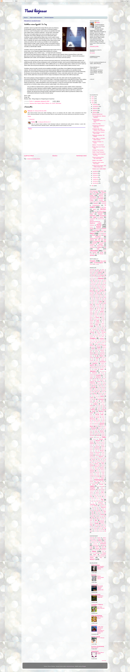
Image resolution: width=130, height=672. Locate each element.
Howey (97, 360)
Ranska (102, 231)
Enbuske (95, 319)
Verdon (100, 513)
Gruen (91, 339)
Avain (105, 539)
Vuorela (100, 516)
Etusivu (26, 17)
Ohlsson (101, 439)
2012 (92, 102)
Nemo (97, 549)
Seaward (94, 476)
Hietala (91, 354)
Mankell (104, 409)
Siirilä (96, 483)
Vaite (105, 511)
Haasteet (92, 201)
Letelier (95, 402)
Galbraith (92, 332)
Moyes (97, 426)
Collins (99, 303)
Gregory (93, 338)
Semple (91, 478)
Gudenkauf (102, 339)
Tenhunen (95, 501)
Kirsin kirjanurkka (95, 594)
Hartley (98, 348)
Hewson (92, 353)
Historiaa (32, 103)
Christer (100, 300)
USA (98, 249)
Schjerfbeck (92, 475)
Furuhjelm (96, 330)
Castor (92, 297)
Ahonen (100, 272)
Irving (105, 366)
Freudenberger (94, 329)
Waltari (91, 518)
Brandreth (92, 291)
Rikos (92, 233)
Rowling (92, 465)
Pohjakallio (92, 453)
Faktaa (92, 200)
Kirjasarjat (100, 212)
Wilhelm (99, 525)
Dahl (95, 307)
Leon (102, 401)
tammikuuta (96, 183)
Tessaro (104, 501)
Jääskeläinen (98, 377)
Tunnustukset (92, 247)
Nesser (102, 431)
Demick (91, 313)
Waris (95, 518)
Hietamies (96, 354)
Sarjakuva (98, 236)
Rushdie (103, 465)
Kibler (104, 384)
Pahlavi (96, 445)
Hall (91, 344)
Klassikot (100, 214)
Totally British (100, 245)
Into (100, 545)
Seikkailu (92, 239)
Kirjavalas (93, 575)
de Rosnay (101, 531)
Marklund (101, 411)
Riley (105, 460)
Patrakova (96, 448)
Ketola (96, 384)
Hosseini (91, 360)
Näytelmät (98, 228)
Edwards (96, 316)
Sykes (102, 498)
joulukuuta (95, 104)
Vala (92, 513)
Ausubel (96, 280)
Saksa (104, 235)
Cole (105, 301)
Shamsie (91, 481)
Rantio (101, 458)
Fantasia (101, 200)
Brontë (105, 291)
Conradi (102, 304)
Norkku (33, 122)
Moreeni (104, 548)
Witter (97, 526)
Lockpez (99, 405)
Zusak (91, 531)
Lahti (92, 394)
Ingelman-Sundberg (93, 366)
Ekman (103, 317)
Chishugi (91, 300)
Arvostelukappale (98, 262)
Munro (105, 426)
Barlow (92, 281)
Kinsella (93, 387)
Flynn (96, 325)
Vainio (92, 511)
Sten (102, 492)
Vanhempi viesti (81, 155)
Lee (94, 399)
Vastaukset (31, 119)
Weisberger (102, 520)
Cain (104, 294)
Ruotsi (94, 235)
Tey (93, 502)
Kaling (91, 378)
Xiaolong (95, 528)
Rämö (91, 466)
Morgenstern (96, 423)
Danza (103, 307)
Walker (93, 517)
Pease (99, 449)
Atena (99, 539)
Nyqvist (97, 437)
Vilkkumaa (93, 514)
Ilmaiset (91, 264)
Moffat (103, 420)
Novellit (91, 228)
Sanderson (102, 469)
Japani (94, 209)
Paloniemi (98, 446)
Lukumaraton (92, 218)
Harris (93, 348)
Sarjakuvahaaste (94, 238)
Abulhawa (103, 270)
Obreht (94, 439)
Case (105, 295)
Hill (95, 356)
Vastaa (29, 116)
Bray (96, 291)
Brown (98, 293)
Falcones (92, 320)
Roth (103, 463)
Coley (92, 303)
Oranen (91, 442)
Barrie (96, 281)
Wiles (95, 525)
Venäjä (101, 252)
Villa (97, 514)
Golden (103, 335)
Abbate (98, 269)
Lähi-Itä (91, 220)
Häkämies (96, 361)
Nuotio (97, 435)
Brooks (93, 293)
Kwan (103, 391)
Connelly (97, 304)
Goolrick (91, 336)
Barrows (104, 281)
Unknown (30, 110)
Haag (105, 341)
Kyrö (95, 393)
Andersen (100, 276)
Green (102, 336)
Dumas (95, 314)
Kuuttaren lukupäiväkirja (97, 646)
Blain (92, 288)
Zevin (99, 529)
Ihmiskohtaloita (96, 205)
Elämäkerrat (93, 197)
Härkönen (95, 363)
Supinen (96, 496)
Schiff (103, 473)
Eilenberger (92, 317)
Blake (96, 288)
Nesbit (91, 431)
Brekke (100, 291)
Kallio (95, 378)
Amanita (98, 537)
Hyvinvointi (103, 203)
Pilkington (91, 452)
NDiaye (99, 429)
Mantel (93, 411)
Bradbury (96, 290)
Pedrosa (103, 449)
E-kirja (91, 195)
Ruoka (104, 233)
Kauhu (95, 211)
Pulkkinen (97, 455)
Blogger (84, 666)
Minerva (97, 548)
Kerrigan (104, 383)
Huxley (91, 361)
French (104, 327)
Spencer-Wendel (101, 489)
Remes (91, 460)
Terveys (92, 245)
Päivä (103, 551)
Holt (97, 358)
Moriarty (102, 423)
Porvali (103, 453)
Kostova (99, 390)
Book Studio (96, 542)
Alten (97, 275)
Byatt (100, 294)
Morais (103, 421)
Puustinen (103, 455)
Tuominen (103, 507)
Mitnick (99, 420)
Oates (104, 437)
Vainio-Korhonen (99, 511)
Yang (104, 528)
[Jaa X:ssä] (56, 101)
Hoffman (98, 357)
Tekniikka (100, 244)
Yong (95, 529)
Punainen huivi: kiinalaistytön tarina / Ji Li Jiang (98, 120)
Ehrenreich (102, 316)
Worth (91, 528)
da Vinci (95, 531)
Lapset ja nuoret (98, 217)
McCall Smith (99, 414)
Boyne (91, 290)
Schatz (98, 473)
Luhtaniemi (104, 406)
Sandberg (97, 469)
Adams (91, 272)
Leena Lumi (94, 584)
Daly (99, 307)
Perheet (104, 228)
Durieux (103, 314)
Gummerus (103, 543)
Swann (92, 498)
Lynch (99, 408)
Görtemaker (100, 341)
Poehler (103, 452)
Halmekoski (102, 344)
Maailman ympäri (95, 223)
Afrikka (102, 191)
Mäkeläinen (93, 429)
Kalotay (99, 378)
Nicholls (91, 432)
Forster (102, 326)
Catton (100, 297)
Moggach (91, 421)
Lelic (97, 401)
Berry (91, 287)
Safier (96, 468)
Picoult (102, 450)
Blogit (97, 192)
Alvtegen (102, 275)
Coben (100, 301)
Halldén (96, 344)
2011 (92, 185)
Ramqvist (91, 458)
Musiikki (91, 227)
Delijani (96, 311)
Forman (97, 326)
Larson (92, 397)
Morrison (101, 424)
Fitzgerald (97, 323)
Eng (100, 319)
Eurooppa (100, 198)
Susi (100, 496)
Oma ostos (103, 261)
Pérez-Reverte (92, 456)
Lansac (104, 394)
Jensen (100, 371)
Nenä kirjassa (36, 10)
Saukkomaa (97, 472)
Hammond (98, 345)
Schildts (104, 553)
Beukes (95, 287)
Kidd (91, 385)
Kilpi (94, 385)
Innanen (100, 366)
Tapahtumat (92, 244)
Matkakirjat (92, 225)
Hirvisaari (92, 357)
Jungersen (92, 375)
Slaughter (92, 488)
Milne (91, 420)
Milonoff (94, 420)
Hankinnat (97, 201)
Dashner (92, 308)
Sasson (91, 472)
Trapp (105, 505)
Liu (95, 405)
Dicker (100, 313)
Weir (96, 520)
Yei (92, 529)
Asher (92, 278)
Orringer (97, 442)
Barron (100, 281)
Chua (92, 301)
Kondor (103, 388)
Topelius (95, 505)
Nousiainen (92, 435)
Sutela (105, 496)
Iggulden (92, 365)
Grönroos (96, 339)
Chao (93, 298)
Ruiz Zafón (98, 465)
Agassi (95, 272)
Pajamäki (102, 445)
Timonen (102, 504)
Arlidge (105, 276)
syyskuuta (95, 110)
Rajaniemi (101, 456)
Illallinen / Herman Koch (98, 144)
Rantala (96, 458)
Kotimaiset (92, 215)
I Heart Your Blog (96, 123)
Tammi (53, 103)
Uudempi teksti (29, 155)
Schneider (98, 475)
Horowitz (102, 358)
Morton (92, 426)
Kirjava (102, 546)
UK (105, 247)
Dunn (99, 314)
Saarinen (102, 466)
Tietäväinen (92, 504)
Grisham (101, 338)
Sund (91, 496)
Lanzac (96, 396)
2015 (92, 96)
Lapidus (102, 396)
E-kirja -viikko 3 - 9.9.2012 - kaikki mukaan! (98, 139)
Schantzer (92, 473)
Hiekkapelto (102, 353)
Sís (105, 498)
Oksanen (97, 440)
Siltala (94, 554)
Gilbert (93, 333)
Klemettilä (103, 387)
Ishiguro (98, 367)
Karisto (97, 546)
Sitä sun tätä (102, 239)
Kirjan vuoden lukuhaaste (36, 17)
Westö (96, 523)
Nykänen (92, 437)
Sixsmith (102, 486)
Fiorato (91, 323)
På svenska (104, 230)
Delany (91, 311)
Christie (104, 300)
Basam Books (94, 540)
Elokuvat (101, 195)
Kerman (99, 383)
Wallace (98, 517)
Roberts (92, 462)
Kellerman (92, 383)
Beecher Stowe (92, 284)
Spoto (97, 490)
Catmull (96, 297)
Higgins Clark (102, 354)
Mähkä (105, 428)
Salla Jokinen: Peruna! (100, 617)
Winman (104, 525)
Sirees (98, 486)
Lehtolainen (101, 399)
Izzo (90, 369)
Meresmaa (92, 419)
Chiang (103, 298)
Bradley (102, 290)
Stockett (97, 493)
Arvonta (91, 192)
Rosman (96, 463)
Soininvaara (92, 489)
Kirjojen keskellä (95, 636)
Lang (101, 394)
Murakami (93, 428)
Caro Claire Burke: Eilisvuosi (101, 607)
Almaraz (104, 273)
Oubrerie (92, 443)
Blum (104, 288)
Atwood (101, 278)
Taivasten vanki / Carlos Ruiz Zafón (98, 163)
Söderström (102, 556)
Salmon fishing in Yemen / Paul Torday (98, 133)
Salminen (101, 468)
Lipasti (91, 405)
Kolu (100, 388)
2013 (92, 100)
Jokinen (99, 374)
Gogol (99, 335)
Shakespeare (99, 480)
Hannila (93, 347)
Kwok (91, 393)
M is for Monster (100, 637)
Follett (91, 326)
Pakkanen (92, 446)
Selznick (103, 476)
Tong (91, 505)
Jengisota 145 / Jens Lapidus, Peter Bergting (98, 129)
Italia (105, 207)
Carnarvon (97, 295)
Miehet (43, 103)
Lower (99, 406)
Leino (91, 401)
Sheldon (97, 481)
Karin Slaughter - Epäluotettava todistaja (100, 567)
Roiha (91, 463)
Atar (95, 278)
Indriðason (103, 365)
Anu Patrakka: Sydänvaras (100, 596)
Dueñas (91, 314)
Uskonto (94, 252)
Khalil (100, 384)
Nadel (103, 429)
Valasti (97, 513)
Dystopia (101, 194)
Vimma (102, 514)
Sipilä (92, 486)
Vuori (105, 516)
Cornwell (92, 306)
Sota (105, 241)
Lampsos (96, 394)
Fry (103, 329)
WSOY (92, 559)
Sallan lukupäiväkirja (96, 615)
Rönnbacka (96, 466)
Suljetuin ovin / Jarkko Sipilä (99, 168)
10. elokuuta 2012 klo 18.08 (39, 110)
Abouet (96, 270)
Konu (91, 390)
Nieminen (96, 432)
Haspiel (91, 350)
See (99, 476)
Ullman (91, 510)
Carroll (101, 295)
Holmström (104, 357)
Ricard (101, 460)
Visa (96, 516)
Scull (91, 476)
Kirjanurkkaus (95, 651)
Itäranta (103, 367)
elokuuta (95, 112)
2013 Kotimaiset (94, 191)
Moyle (101, 426)
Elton (91, 319)
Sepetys (96, 478)
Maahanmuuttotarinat (95, 221)
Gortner (97, 336)
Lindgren (95, 404)
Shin (103, 481)
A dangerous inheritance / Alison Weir (98, 126)
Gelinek (98, 332)
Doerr (104, 313)
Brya (103, 293)
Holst (93, 358)
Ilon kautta (92, 52)
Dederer (91, 310)
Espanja (101, 197)
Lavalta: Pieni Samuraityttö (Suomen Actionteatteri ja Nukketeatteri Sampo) (100, 629)
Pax (95, 449)
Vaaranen (104, 510)
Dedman (96, 310)
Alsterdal (93, 275)
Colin (96, 303)
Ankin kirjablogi (95, 565)
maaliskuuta (96, 179)
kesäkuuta (95, 173)
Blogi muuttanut (94, 647)
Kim (98, 385)
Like (91, 548)
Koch (91, 388)
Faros (103, 320)
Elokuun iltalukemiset (97, 114)
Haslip (103, 348)
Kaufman (98, 381)
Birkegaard (104, 287)
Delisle (102, 311)
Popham (97, 453)
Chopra (95, 300)
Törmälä (102, 508)
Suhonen (102, 495)
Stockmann (102, 493)
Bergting (102, 285)
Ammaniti (94, 276)
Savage (103, 472)
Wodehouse (102, 526)
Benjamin (104, 284)
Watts (104, 518)
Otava (94, 551)
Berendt (97, 285)
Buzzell (96, 294)
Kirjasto (39, 103)
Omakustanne (103, 549)
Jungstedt (98, 375)
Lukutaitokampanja (101, 218)
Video (91, 253)
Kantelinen (102, 380)
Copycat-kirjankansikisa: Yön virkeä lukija (98, 158)
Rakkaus (47, 103)
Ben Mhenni (99, 284)
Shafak (102, 478)
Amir (90, 276)
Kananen (104, 378)
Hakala (103, 342)
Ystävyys (101, 253)
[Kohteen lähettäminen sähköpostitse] (53, 101)
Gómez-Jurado (92, 341)
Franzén (95, 327)
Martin (91, 413)
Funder (91, 330)
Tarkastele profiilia (94, 46)
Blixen (100, 288)
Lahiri (105, 393)
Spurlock (91, 492)
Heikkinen (102, 350)
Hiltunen (101, 356)
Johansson (94, 372)
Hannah (104, 345)
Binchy (99, 287)
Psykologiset (96, 230)
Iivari (98, 365)
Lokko (91, 406)
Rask (105, 458)
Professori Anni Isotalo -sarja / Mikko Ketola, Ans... (99, 166)
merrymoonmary (70, 666)
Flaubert (102, 323)
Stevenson (92, 493)
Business (104, 192)
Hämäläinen (102, 361)
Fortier (91, 327)
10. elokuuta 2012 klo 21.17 (44, 122)
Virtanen (91, 516)
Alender (94, 273)
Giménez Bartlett (100, 333)
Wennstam (101, 522)
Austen (91, 280)
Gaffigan (102, 330)
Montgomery (97, 421)
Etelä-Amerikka (93, 198)
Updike (95, 510)
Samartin (91, 469)
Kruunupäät (103, 215)
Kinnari (105, 385)
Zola (103, 529)
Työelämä (99, 247)
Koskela (94, 390)
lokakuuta (95, 108)
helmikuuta (95, 181)
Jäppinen (91, 377)
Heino (91, 351)
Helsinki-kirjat (95, 545)
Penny (91, 450)
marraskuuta (96, 106)
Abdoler (102, 269)
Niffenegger (102, 432)
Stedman (97, 492)
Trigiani (92, 507)
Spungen (102, 490)
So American (96, 241)
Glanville (91, 335)
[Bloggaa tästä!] (55, 101)
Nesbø (96, 431)
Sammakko (97, 553)
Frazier (100, 327)
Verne (105, 513)
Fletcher (91, 325)
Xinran (100, 528)
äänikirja (92, 255)
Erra (103, 319)
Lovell (95, 406)
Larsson (97, 397)
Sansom (92, 471)
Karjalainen (92, 381)
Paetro (91, 445)
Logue (103, 405)
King (101, 385)
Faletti (97, 320)
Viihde (95, 253)
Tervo (100, 501)
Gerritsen (104, 332)
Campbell (91, 295)
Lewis (99, 402)
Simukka (101, 484)
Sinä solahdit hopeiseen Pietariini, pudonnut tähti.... (101, 587)
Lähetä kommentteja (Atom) (33, 158)
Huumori (95, 203)
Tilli (98, 504)
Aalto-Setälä (92, 269)
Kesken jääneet (102, 211)
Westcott (91, 523)
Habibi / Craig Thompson (98, 152)
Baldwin (104, 280)
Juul (104, 375)
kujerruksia (94, 625)
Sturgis (95, 495)
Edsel (91, 316)
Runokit (91, 553)
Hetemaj (102, 351)
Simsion (93, 484)
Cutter (91, 307)
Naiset (98, 227)
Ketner (92, 384)
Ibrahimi (102, 363)
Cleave (96, 301)
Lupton (93, 408)
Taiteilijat (102, 243)
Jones (103, 374)
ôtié (105, 531)
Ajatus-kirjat (92, 537)
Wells (95, 522)
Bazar (100, 540)
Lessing (91, 402)
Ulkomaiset (58, 103)
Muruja (93, 549)
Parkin (103, 446)
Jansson (93, 371)
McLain (103, 417)
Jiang (105, 371)
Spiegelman (92, 490)
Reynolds (96, 460)
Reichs (99, 459)
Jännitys (103, 209)
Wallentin (102, 517)
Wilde (91, 525)
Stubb (91, 495)
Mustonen (100, 428)
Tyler (98, 508)
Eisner (97, 317)
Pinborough (97, 452)
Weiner (91, 520)
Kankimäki (94, 380)
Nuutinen (103, 435)
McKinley (97, 417)
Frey (100, 329)
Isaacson (93, 367)
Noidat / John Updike (97, 160)
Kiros (99, 387)
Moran (91, 423)
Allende (99, 273)
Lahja (96, 264)
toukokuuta (95, 175)
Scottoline (103, 475)
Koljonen (95, 388)
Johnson (102, 372)
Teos (101, 557)
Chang (104, 297)
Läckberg (92, 409)
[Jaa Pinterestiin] (59, 101)
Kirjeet (91, 214)
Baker (100, 280)
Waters (99, 518)
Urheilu (104, 250)
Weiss (91, 522)
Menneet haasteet (49, 17)
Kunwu (98, 391)
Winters (92, 526)
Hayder (96, 350)
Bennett (92, 285)
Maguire (98, 409)
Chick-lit (94, 194)
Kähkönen (100, 393)
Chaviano (97, 298)
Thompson (100, 502)
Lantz (92, 396)
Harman (104, 347)
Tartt (90, 501)
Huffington (102, 360)
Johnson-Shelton (93, 374)
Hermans (96, 351)
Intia (101, 207)
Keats (103, 381)
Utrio (99, 510)
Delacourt (102, 310)
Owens (103, 443)
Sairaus (99, 235)
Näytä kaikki (104, 660)
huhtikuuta (95, 177)
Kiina (35, 103)
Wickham (102, 523)
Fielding (97, 321)
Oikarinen (91, 440)
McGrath (91, 417)
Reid (103, 459)
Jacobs (95, 369)
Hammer (92, 345)
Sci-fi (102, 238)
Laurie (102, 397)
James (102, 369)
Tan (102, 500)
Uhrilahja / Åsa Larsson (97, 150)
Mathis (91, 414)
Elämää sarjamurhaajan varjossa (100, 577)
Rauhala (93, 459)
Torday (101, 505)
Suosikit (94, 243)
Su (50, 103)
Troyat (97, 507)
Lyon (103, 408)
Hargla (98, 347)
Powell (91, 455)
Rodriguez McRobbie (100, 462)
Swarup (97, 498)
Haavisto (93, 342)
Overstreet (98, 443)
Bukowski (91, 294)
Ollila (103, 440)
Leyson (103, 402)
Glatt (95, 335)
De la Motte (100, 308)
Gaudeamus (95, 543)
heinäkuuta (95, 171)
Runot (100, 233)
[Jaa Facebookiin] (57, 101)
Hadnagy (98, 342)
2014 (92, 98)
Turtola (93, 508)
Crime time (103, 542)
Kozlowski (104, 390)
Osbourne (102, 442)
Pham (96, 450)
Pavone (91, 449)
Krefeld (92, 391)
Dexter (96, 313)
